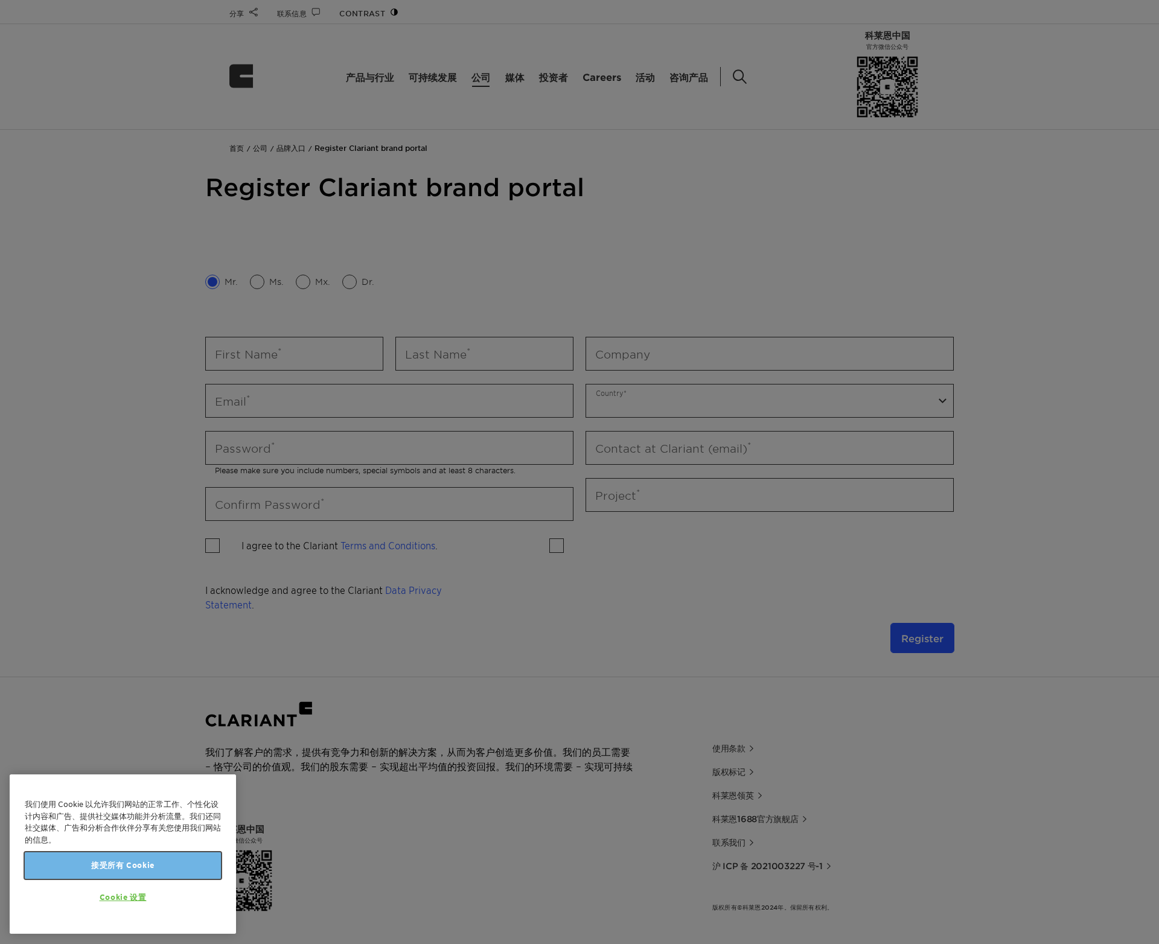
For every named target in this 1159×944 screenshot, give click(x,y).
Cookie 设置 (123, 897)
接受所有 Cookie (123, 865)
